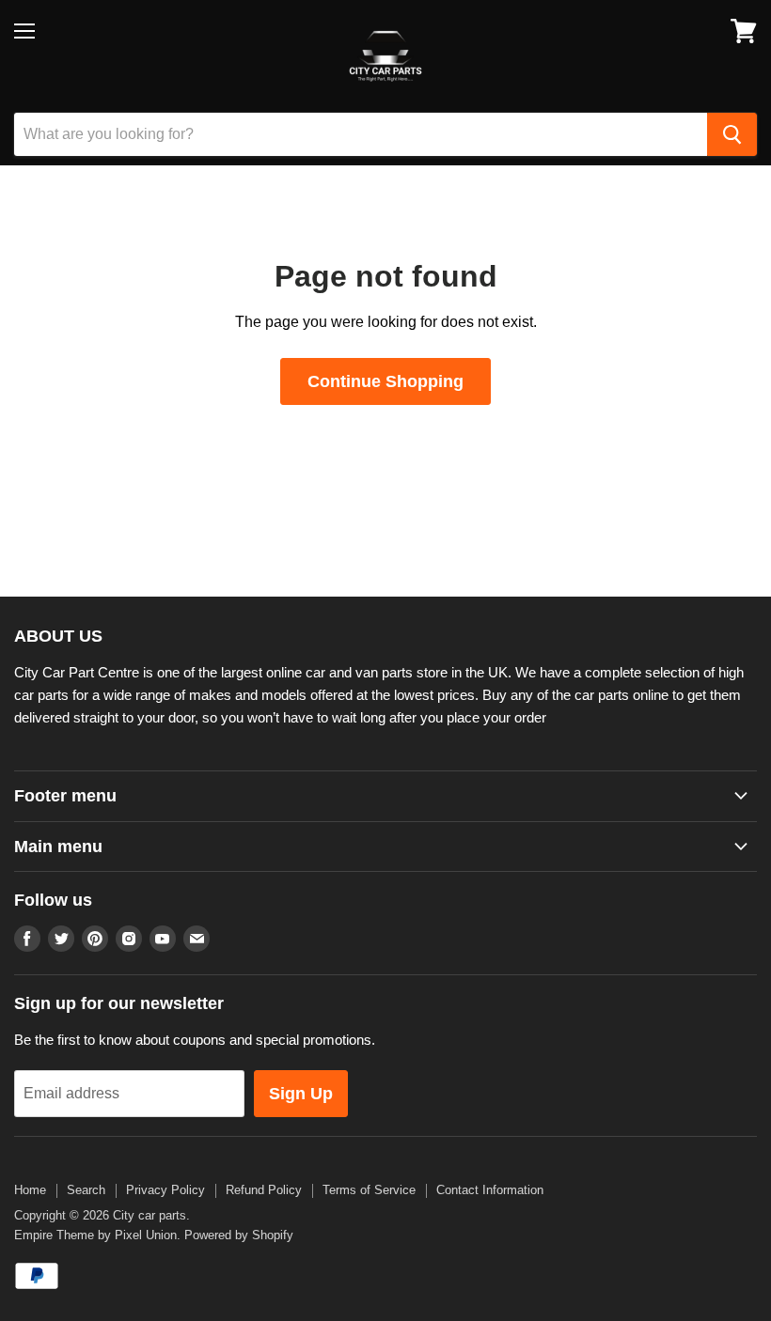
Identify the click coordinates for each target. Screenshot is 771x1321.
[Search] (732, 134)
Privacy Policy (165, 1190)
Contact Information (489, 1190)
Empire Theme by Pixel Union (95, 1235)
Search (86, 1190)
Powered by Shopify (238, 1235)
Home (30, 1190)
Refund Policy (264, 1190)
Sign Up (301, 1093)
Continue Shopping (385, 381)
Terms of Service (369, 1190)
